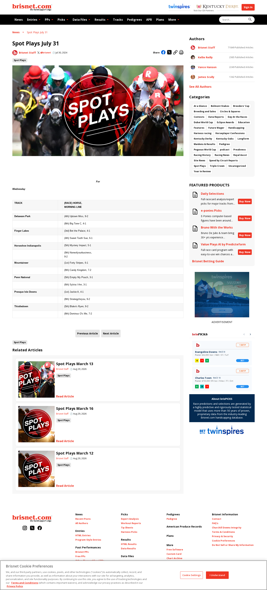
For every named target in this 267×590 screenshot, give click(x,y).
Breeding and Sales (205, 111)
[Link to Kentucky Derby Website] (217, 7)
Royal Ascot (240, 155)
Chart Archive (174, 558)
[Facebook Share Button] (163, 52)
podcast (224, 149)
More (172, 20)
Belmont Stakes (220, 106)
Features (199, 127)
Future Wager (216, 127)
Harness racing (202, 133)
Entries (32, 20)
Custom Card (174, 554)
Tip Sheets (127, 527)
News (19, 20)
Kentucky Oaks (225, 138)
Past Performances (88, 547)
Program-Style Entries (88, 539)
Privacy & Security (222, 536)
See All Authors (200, 87)
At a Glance (200, 106)
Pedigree (224, 144)
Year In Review (202, 171)
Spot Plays (20, 60)
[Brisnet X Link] (32, 528)
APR (149, 20)
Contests (199, 116)
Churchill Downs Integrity (226, 527)
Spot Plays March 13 (74, 363)
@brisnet (45, 52)
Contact (216, 519)
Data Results (128, 548)
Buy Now (244, 201)
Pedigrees (134, 20)
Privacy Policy (15, 586)
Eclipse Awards (225, 122)
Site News (199, 160)
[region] (133, 575)
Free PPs (80, 556)
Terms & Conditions (223, 532)
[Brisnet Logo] (32, 7)
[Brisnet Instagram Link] (25, 528)
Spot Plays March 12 (74, 453)
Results (100, 20)
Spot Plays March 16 (74, 408)
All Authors (81, 523)
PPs (47, 20)
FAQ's (215, 523)
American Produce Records (184, 526)
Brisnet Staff (27, 52)
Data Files (80, 20)
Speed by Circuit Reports (223, 160)
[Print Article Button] (181, 52)
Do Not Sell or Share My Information (233, 545)
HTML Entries (83, 535)
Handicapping (236, 127)
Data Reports (216, 116)
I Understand (217, 575)
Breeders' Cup (241, 106)
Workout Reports (131, 523)
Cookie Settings (191, 575)
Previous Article (87, 333)
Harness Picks (129, 532)
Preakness (239, 149)
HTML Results (129, 544)
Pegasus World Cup (205, 149)
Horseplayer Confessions (230, 133)
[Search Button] (250, 20)
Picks (61, 20)
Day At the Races (237, 116)
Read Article (65, 396)
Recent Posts (83, 519)
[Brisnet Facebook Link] (39, 528)
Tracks (118, 20)
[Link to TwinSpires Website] (180, 6)
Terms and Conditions (24, 582)
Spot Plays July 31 (37, 32)
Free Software (175, 549)
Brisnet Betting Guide (208, 261)
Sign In (248, 7)
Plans (160, 20)
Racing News (222, 155)
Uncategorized (237, 165)
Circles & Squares (230, 111)
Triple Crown (217, 165)
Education (244, 122)
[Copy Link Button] (175, 52)
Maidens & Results (204, 144)
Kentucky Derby (203, 138)
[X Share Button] (169, 52)
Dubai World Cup (203, 122)
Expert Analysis (130, 519)
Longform (243, 138)
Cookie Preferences (223, 540)
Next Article (111, 333)
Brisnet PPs (82, 552)
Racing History (202, 155)
